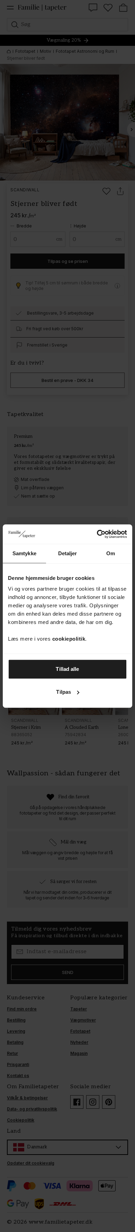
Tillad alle (67, 669)
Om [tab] (110, 553)
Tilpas (63, 692)
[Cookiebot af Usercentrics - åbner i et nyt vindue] (97, 534)
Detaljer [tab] (67, 553)
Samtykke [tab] (24, 553)
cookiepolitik (69, 639)
